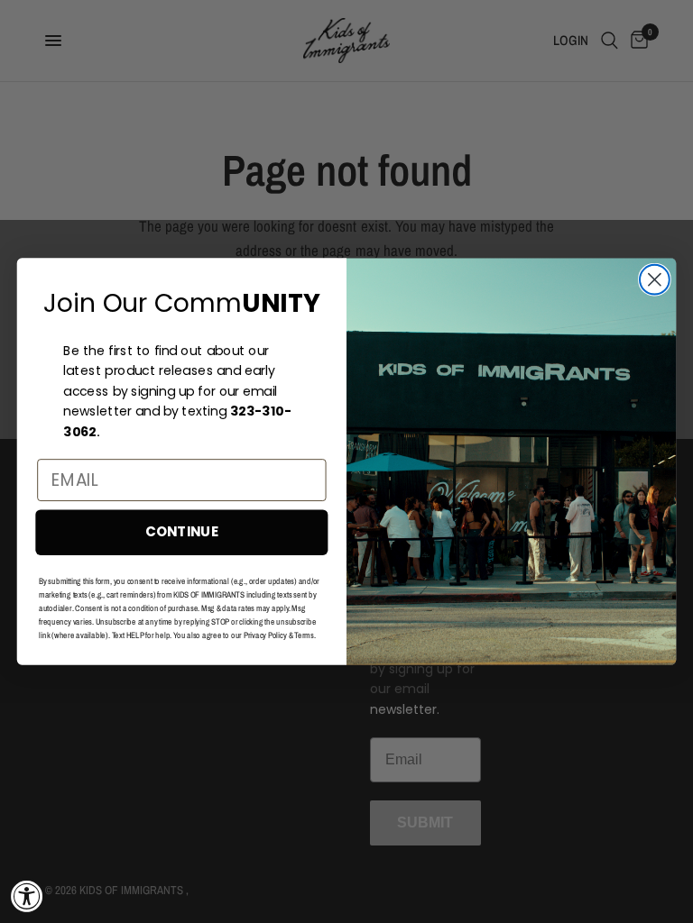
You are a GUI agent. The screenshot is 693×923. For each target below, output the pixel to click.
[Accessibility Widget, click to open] (27, 896)
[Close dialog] (655, 280)
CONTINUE (181, 532)
